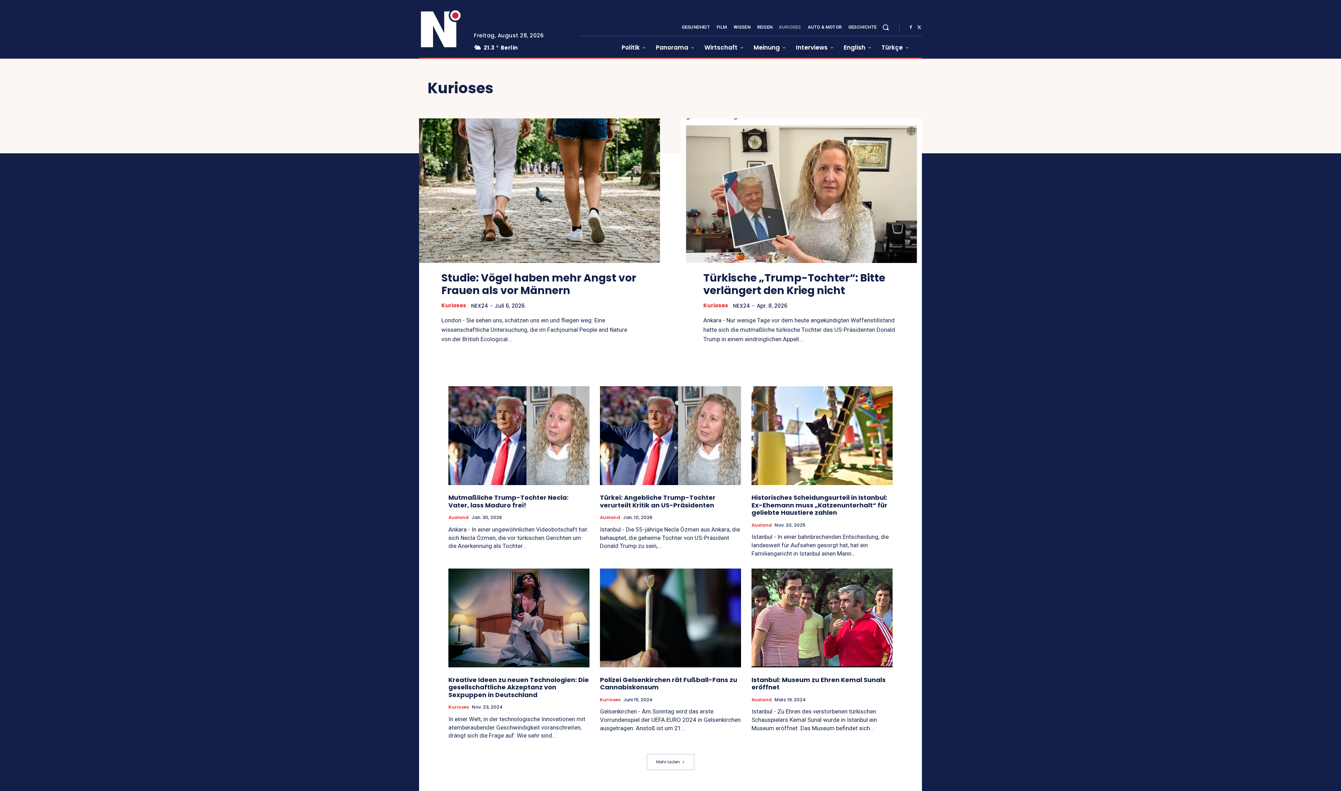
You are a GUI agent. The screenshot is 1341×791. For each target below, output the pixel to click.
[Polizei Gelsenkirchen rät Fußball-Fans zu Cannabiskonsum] (670, 618)
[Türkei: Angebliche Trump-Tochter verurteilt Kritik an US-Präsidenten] (670, 435)
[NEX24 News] (441, 29)
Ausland (458, 517)
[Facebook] (911, 27)
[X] (919, 27)
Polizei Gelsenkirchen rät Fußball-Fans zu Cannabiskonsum (668, 683)
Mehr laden (668, 762)
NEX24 (479, 305)
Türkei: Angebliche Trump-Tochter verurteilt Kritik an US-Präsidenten (658, 501)
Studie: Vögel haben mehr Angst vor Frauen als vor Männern (538, 284)
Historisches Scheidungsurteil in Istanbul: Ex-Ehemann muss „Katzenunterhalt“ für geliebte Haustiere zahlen (819, 505)
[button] (885, 27)
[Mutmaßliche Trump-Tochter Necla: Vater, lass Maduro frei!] (518, 435)
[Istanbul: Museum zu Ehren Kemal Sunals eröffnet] (822, 618)
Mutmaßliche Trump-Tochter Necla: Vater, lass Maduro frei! (508, 501)
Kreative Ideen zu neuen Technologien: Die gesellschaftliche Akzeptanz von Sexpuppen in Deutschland (518, 687)
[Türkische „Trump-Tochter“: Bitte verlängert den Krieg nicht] (801, 190)
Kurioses (453, 305)
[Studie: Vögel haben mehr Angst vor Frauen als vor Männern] (539, 190)
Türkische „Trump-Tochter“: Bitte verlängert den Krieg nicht (794, 284)
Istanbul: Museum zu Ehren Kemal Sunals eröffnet (819, 683)
